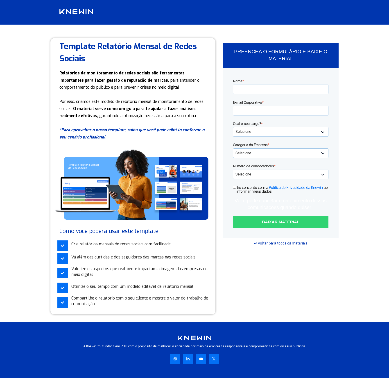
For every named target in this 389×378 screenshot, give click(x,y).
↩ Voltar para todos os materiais (280, 243)
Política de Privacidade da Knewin (296, 187)
